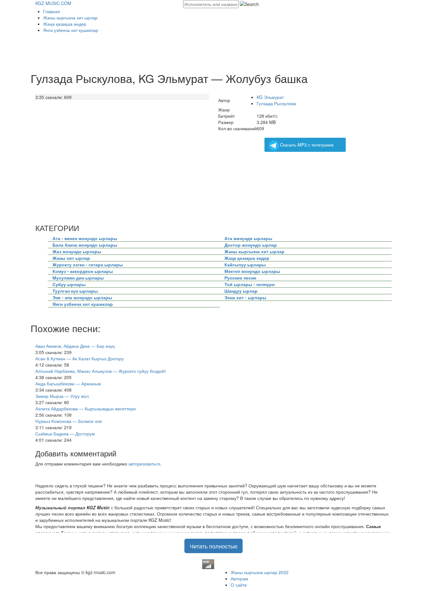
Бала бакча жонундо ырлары (85, 245)
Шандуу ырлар (241, 291)
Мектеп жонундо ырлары (252, 271)
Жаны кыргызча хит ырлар (70, 17)
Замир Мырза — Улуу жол (62, 396)
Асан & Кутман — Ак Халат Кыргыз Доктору (79, 358)
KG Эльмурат (270, 97)
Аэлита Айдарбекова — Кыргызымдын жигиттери (85, 408)
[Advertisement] (149, 50)
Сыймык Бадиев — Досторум (65, 433)
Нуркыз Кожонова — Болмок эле (68, 421)
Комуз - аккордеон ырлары (83, 271)
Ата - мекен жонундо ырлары (85, 238)
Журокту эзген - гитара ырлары (88, 264)
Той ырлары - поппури (249, 284)
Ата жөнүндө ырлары (248, 238)
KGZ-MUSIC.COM (53, 3)
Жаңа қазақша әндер (64, 24)
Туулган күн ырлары (75, 291)
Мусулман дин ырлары (78, 278)
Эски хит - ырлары (245, 297)
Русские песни (240, 278)
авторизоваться (144, 463)
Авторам (239, 578)
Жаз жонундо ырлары (77, 251)
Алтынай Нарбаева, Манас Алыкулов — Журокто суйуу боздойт (100, 371)
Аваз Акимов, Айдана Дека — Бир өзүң (75, 346)
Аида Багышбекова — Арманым (68, 383)
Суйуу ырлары (69, 284)
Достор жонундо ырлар (250, 245)
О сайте (239, 585)
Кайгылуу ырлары (245, 264)
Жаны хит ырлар (71, 258)
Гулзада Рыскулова (276, 103)
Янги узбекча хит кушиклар (70, 30)
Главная (51, 11)
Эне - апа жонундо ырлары (82, 297)
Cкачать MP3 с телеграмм (307, 144)
